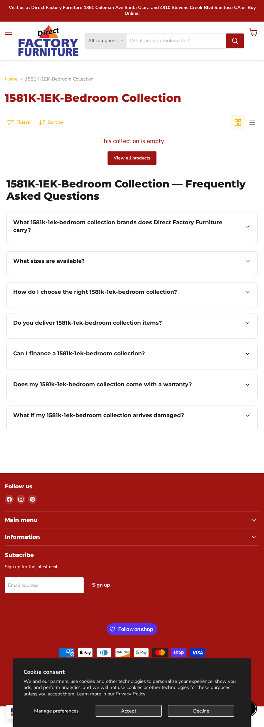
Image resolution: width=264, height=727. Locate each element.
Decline (201, 711)
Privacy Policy (131, 694)
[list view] (252, 122)
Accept (128, 711)
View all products (132, 158)
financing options (61, 368)
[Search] (235, 40)
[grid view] (238, 122)
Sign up (101, 584)
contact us (211, 276)
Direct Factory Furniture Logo (48, 41)
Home (11, 79)
